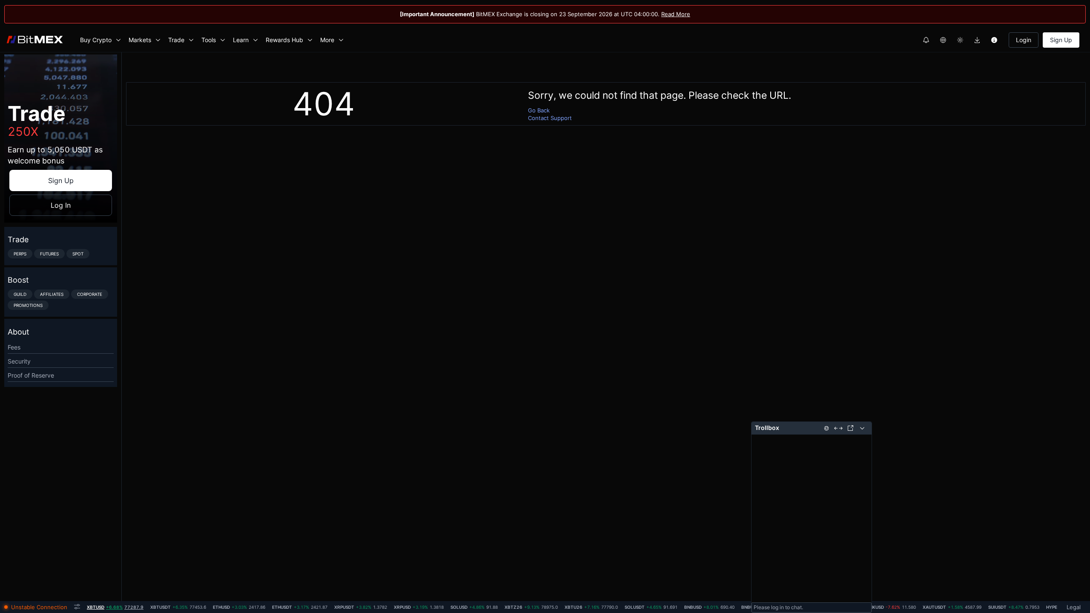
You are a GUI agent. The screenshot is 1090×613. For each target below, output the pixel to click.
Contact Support (550, 118)
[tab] (115, 607)
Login (1023, 39)
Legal (1074, 607)
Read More (675, 14)
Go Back (539, 110)
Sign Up (1061, 39)
